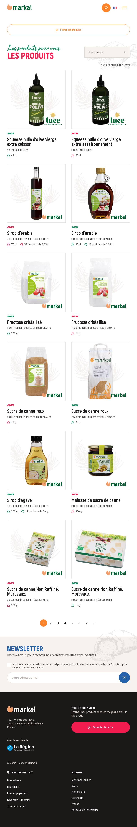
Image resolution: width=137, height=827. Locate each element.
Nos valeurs (14, 780)
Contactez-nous (16, 806)
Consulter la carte (103, 727)
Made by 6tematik (28, 762)
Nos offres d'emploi (18, 800)
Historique (13, 786)
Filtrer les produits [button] (70, 29)
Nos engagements (18, 793)
